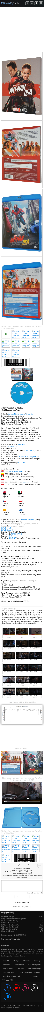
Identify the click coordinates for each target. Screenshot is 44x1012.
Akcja (22, 414)
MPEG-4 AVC (16, 534)
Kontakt (5, 961)
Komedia (29, 414)
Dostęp (16, 961)
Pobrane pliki (7, 980)
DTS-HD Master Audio (13, 471)
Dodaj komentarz (22, 897)
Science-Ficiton (13, 414)
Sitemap (37, 961)
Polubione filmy (8, 972)
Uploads (35, 976)
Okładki (26, 961)
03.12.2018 (22, 463)
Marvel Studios (12, 446)
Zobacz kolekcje (34, 968)
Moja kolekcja (7, 968)
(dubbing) (25, 482)
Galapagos (21, 444)
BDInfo (21, 968)
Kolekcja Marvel (33, 457)
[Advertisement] (22, 30)
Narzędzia (6, 965)
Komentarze (19, 965)
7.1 (23, 471)
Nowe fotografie (34, 965)
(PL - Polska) (30, 450)
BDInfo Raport (8, 530)
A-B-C (9, 536)
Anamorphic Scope (28, 520)
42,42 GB (12, 538)
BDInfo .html (6, 528)
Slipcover (22, 457)
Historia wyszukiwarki (11, 976)
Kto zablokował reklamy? (30, 972)
